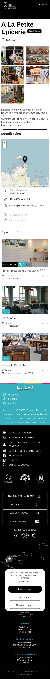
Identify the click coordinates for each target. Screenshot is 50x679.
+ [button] (4, 142)
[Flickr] (33, 535)
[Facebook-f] (16, 535)
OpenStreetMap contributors (39, 186)
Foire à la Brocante (14, 365)
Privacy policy (25, 581)
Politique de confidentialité (29, 672)
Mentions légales (9, 672)
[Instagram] (22, 535)
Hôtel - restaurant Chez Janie (20, 270)
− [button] (4, 146)
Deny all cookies (25, 605)
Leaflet (19, 186)
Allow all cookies (25, 589)
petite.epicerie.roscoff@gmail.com (27, 205)
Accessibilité (27, 674)
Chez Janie (9, 317)
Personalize (25, 597)
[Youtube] (27, 535)
